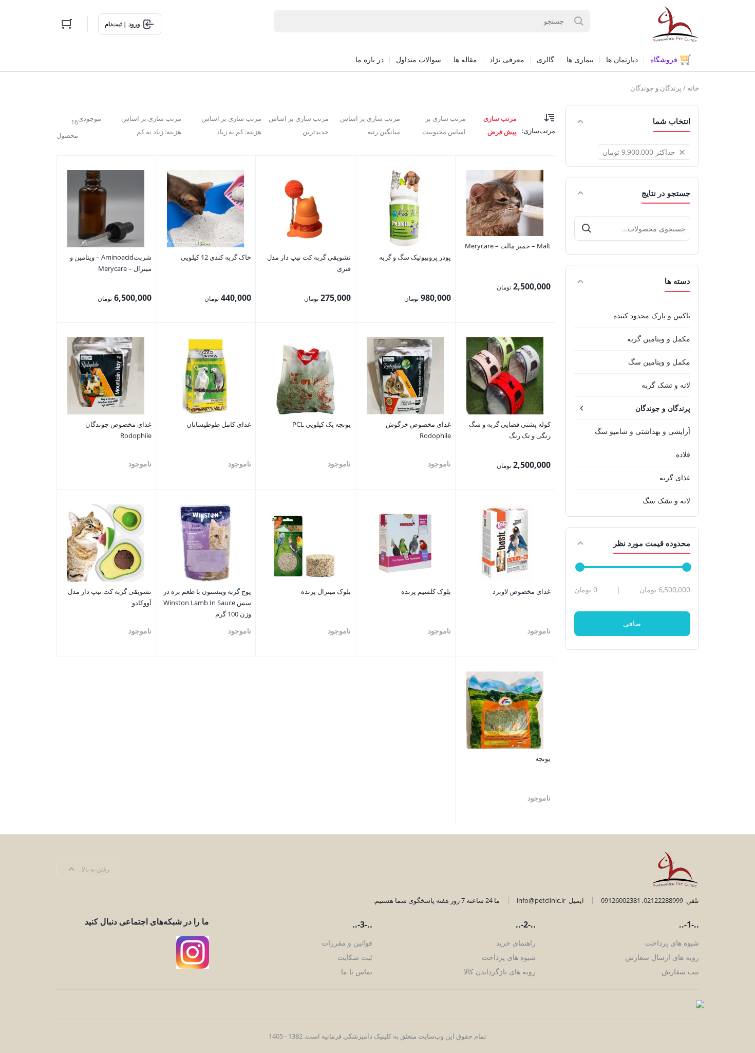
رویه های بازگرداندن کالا (500, 971)
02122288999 (663, 900)
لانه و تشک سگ (666, 500)
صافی (632, 623)
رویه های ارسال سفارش (662, 957)
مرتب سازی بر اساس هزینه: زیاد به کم (151, 125)
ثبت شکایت (354, 957)
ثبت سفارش (680, 971)
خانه (693, 88)
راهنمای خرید (516, 943)
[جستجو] (586, 228)
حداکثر (638, 152)
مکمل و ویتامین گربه (658, 338)
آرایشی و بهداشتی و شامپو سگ (642, 431)
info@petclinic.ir (541, 900)
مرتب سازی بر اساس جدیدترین (299, 125)
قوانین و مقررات (347, 943)
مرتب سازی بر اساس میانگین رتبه (370, 125)
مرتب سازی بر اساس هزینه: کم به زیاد (231, 125)
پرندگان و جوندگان (662, 408)
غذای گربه (674, 477)
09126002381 (620, 900)
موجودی (89, 118)
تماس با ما (356, 971)
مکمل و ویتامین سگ (659, 362)
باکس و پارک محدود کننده (651, 315)
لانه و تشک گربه (665, 385)
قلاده (683, 454)
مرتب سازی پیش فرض (500, 125)
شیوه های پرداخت (672, 943)
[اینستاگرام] (192, 952)
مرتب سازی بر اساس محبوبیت (444, 125)
